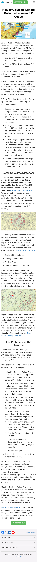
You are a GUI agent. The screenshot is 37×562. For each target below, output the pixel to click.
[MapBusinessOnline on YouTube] (13, 532)
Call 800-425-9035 (31, 532)
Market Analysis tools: (25, 250)
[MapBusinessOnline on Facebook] (3, 532)
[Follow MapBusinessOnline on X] (6, 532)
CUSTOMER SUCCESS (7, 542)
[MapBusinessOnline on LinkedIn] (10, 532)
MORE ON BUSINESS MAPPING (10, 547)
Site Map (20, 556)
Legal (15, 556)
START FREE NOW (20, 2)
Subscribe (8, 2)
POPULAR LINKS (6, 537)
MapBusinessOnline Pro (21, 190)
